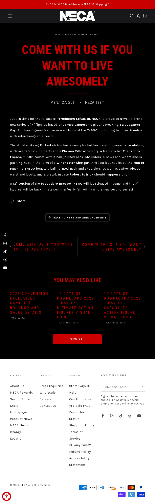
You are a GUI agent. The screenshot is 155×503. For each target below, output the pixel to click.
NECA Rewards (21, 392)
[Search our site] (132, 16)
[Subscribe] (142, 386)
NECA (24, 485)
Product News (21, 419)
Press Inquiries (51, 386)
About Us (17, 386)
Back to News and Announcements (80, 217)
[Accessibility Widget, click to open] (6, 496)
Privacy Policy (80, 445)
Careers (45, 399)
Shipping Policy (81, 425)
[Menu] (10, 16)
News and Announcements (81, 34)
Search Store (20, 399)
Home (58, 34)
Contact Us (48, 406)
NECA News (19, 425)
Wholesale (48, 392)
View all (77, 339)
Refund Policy (80, 452)
